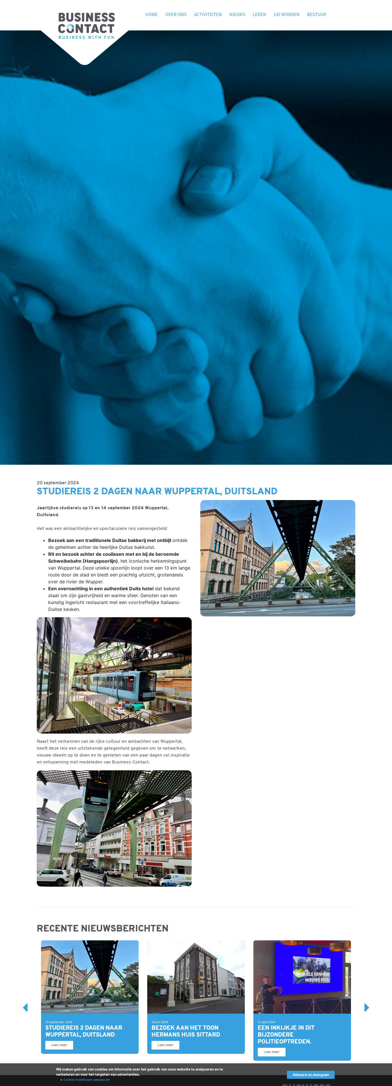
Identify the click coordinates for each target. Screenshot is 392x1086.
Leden (259, 15)
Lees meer (59, 1045)
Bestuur (316, 15)
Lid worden (287, 15)
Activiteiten (208, 15)
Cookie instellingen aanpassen (86, 1080)
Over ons (176, 15)
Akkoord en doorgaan (311, 1075)
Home (151, 15)
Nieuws (237, 15)
